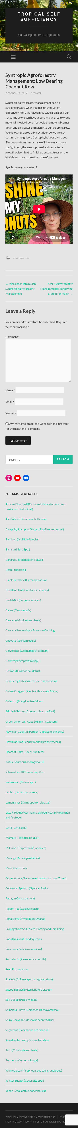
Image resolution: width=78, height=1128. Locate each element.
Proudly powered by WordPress (30, 1117)
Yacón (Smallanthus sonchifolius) (25, 1090)
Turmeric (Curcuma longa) (21, 1060)
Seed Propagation (16, 969)
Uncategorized (21, 258)
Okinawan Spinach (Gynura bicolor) (27, 888)
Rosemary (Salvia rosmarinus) (23, 949)
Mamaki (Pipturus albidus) (21, 837)
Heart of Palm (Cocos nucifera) (24, 751)
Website (10, 413)
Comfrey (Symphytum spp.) (22, 660)
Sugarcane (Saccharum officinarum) (27, 1030)
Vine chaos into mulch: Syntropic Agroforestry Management (20, 288)
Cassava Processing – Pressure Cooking (30, 630)
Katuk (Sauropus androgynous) (24, 762)
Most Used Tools (16, 868)
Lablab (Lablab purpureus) (21, 792)
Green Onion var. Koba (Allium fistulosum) (31, 721)
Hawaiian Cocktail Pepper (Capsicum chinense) (34, 731)
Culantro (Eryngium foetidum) (23, 701)
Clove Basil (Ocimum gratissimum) (26, 650)
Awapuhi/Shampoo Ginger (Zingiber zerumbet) (34, 529)
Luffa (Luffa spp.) (15, 827)
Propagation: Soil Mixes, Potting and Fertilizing (34, 928)
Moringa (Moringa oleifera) (22, 858)
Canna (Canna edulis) (18, 610)
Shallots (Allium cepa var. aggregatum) (29, 979)
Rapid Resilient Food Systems (23, 939)
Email (9, 401)
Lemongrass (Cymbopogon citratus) (27, 802)
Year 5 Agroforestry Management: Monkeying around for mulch (56, 288)
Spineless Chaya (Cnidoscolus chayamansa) (32, 1009)
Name (10, 390)
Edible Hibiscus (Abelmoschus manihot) (30, 711)
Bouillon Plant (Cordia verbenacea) (27, 590)
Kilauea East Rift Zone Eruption (24, 772)
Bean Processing (15, 569)
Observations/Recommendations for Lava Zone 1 (36, 878)
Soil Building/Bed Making (21, 999)
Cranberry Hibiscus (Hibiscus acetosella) (31, 681)
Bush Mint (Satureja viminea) (23, 600)
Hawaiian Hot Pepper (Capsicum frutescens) (33, 741)
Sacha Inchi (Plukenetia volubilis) (25, 959)
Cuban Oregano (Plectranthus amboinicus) (31, 691)
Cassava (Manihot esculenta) (23, 620)
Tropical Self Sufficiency (39, 16)
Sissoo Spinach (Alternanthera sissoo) (28, 989)
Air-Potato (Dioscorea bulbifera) (25, 519)
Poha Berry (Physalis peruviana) (25, 918)
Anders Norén (56, 1121)
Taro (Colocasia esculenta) (21, 1050)
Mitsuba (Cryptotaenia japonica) (25, 848)
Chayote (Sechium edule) (20, 640)
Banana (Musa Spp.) (17, 549)
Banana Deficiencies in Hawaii (24, 559)
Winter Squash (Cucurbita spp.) (24, 1080)
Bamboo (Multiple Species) (22, 539)
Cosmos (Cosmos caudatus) (22, 671)
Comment (12, 336)
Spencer (36, 93)
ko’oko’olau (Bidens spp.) (20, 782)
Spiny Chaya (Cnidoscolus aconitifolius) (29, 1019)
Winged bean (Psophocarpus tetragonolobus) (33, 1070)
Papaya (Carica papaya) (20, 898)
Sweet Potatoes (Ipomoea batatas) (27, 1040)
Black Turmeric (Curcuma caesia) (26, 580)
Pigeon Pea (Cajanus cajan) (22, 908)
